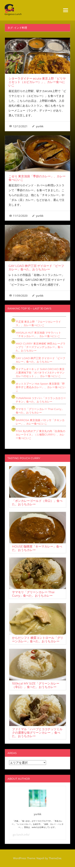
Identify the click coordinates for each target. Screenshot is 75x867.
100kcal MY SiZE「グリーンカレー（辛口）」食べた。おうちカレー (35, 685)
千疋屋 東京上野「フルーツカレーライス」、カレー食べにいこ (38, 323)
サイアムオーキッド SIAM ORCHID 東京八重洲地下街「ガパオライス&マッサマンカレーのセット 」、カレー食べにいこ (40, 372)
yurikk (39, 126)
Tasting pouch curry (24, 458)
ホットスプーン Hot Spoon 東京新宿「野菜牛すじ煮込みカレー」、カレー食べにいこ (40, 387)
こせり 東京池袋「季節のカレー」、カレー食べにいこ (37, 178)
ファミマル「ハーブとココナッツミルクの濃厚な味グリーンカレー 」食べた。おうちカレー (37, 732)
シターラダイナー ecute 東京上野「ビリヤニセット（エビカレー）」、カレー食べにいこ (37, 82)
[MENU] (66, 10)
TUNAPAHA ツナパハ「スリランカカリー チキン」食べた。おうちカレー (41, 399)
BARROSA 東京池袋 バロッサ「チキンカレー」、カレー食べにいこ (40, 421)
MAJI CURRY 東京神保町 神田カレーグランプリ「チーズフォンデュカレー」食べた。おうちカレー (40, 347)
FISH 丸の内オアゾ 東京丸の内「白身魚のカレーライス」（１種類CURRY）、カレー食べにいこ (40, 434)
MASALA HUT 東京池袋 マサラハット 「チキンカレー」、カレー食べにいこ (38, 334)
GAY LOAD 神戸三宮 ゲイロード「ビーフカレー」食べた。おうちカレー (36, 267)
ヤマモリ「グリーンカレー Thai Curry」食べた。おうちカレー (40, 410)
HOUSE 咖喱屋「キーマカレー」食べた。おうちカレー (37, 548)
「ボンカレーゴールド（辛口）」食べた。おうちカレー (37, 502)
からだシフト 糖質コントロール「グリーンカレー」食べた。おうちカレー (37, 639)
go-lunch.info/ (21, 834)
